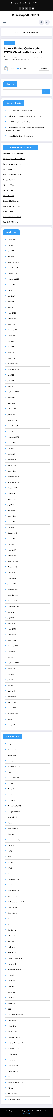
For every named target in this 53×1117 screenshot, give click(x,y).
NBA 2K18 (11, 986)
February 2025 (12, 318)
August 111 (11, 725)
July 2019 (11, 527)
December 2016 (13, 561)
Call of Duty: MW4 (14, 778)
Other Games (12, 1020)
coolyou (12, 69)
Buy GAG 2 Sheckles (10, 222)
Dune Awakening (13, 828)
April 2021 (11, 454)
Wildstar (10, 1088)
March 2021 (12, 460)
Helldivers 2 (12, 930)
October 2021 (12, 431)
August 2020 (12, 499)
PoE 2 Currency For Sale (12, 174)
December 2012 (13, 713)
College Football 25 (14, 806)
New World (11, 1003)
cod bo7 (10, 795)
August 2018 (12, 539)
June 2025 (11, 296)
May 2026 (11, 256)
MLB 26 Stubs (8, 190)
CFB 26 (10, 783)
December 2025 (13, 262)
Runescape (11, 1060)
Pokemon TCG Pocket (15, 1048)
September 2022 (13, 392)
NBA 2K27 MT (8, 195)
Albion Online (12, 755)
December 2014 (13, 589)
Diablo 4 (11, 823)
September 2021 (13, 437)
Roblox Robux (12, 1054)
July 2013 (11, 674)
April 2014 (11, 623)
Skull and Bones (13, 1071)
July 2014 (11, 618)
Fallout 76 (11, 845)
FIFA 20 (10, 873)
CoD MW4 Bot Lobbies (11, 206)
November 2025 (13, 268)
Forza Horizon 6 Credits (12, 164)
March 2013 (12, 697)
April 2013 (11, 691)
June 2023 (11, 381)
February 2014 (12, 635)
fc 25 (9, 857)
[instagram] (30, 8)
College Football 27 (14, 811)
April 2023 (11, 386)
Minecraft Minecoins (14, 969)
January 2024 (12, 358)
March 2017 (12, 550)
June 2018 (11, 544)
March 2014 (12, 629)
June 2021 (11, 448)
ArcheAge (11, 761)
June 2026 (11, 251)
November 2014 (13, 595)
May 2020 (11, 510)
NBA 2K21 (11, 992)
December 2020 (13, 476)
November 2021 (13, 426)
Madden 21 (11, 947)
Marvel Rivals (12, 964)
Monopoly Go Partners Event (13, 153)
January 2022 (12, 414)
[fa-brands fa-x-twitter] (23, 8)
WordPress (28, 1111)
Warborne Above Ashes (15, 1082)
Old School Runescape (15, 1015)
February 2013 (12, 702)
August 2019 (12, 522)
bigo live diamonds (14, 766)
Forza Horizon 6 (13, 896)
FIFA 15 (10, 862)
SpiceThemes (26, 1113)
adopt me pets (12, 744)
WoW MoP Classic (14, 1099)
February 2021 (12, 465)
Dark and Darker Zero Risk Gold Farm (20, 136)
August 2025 (12, 285)
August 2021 (12, 443)
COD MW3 (11, 800)
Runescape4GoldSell (26, 15)
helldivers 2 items (13, 936)
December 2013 (13, 646)
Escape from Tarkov (14, 840)
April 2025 (11, 307)
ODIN (9, 1009)
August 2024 (12, 335)
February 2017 (12, 555)
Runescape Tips (13, 1065)
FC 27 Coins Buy (9, 169)
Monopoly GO (12, 975)
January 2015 (12, 584)
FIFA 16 (10, 868)
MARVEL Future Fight (15, 958)
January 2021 (12, 471)
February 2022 (12, 409)
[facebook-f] (20, 8)
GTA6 (9, 924)
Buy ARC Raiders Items (11, 201)
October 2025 (12, 273)
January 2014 (12, 640)
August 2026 (12, 239)
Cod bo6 (11, 789)
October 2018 (12, 533)
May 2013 (11, 685)
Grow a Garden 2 (13, 913)
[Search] (41, 22)
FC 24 (10, 851)
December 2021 (13, 420)
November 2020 (13, 482)
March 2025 (12, 313)
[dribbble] (26, 8)
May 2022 (11, 397)
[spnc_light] (47, 22)
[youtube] (33, 8)
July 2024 (11, 341)
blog (9, 772)
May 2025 (11, 302)
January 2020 (12, 516)
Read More (44, 69)
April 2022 (11, 403)
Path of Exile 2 (12, 1032)
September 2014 (13, 606)
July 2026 (11, 245)
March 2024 (12, 352)
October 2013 (12, 657)
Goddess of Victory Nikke (16, 902)
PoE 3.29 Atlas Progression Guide (19, 122)
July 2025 (11, 290)
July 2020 (11, 505)
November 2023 (13, 369)
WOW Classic (10, 43)
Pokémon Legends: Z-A (15, 1043)
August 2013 (12, 668)
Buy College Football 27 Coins (14, 159)
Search (10, 84)
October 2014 (12, 601)
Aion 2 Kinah (8, 211)
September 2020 (13, 493)
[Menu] (5, 22)
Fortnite (10, 885)
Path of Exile (12, 1026)
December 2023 (13, 364)
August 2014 (12, 612)
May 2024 (11, 347)
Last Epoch (11, 941)
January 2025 (12, 324)
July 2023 (11, 375)
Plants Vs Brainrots (14, 1037)
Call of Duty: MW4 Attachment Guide (20, 111)
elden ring (11, 834)
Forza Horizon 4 (13, 890)
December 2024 (13, 330)
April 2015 (11, 572)
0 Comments (24, 69)
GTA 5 (10, 919)
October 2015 (12, 567)
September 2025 (13, 279)
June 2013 (11, 680)
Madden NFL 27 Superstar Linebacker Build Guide (24, 116)
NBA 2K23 (11, 998)
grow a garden (12, 907)
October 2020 (12, 488)
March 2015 (12, 578)
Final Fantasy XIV (13, 879)
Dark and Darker (13, 817)
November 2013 (13, 651)
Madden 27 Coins (9, 185)
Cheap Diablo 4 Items (11, 180)
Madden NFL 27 (13, 952)
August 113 (11, 719)
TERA (9, 1077)
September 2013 (13, 663)
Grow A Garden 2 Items (12, 217)
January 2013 (12, 708)
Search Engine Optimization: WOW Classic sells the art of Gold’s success (23, 50)
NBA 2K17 (11, 981)
